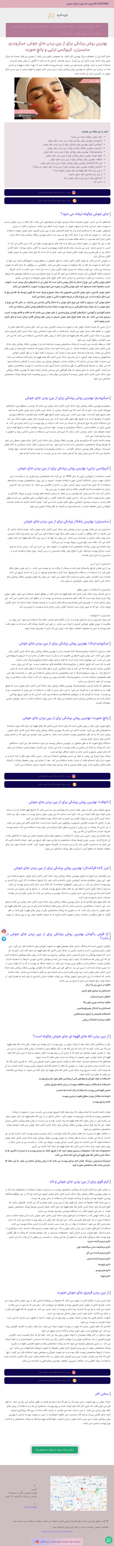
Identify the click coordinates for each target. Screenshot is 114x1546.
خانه (98, 26)
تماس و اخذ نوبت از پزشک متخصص (55, 1450)
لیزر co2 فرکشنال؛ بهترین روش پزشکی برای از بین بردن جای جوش (71, 163)
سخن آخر (97, 182)
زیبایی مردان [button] (81, 33)
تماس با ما (66, 33)
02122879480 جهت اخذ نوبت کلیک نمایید (87, 4)
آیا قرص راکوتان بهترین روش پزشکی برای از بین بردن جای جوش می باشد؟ (67, 167)
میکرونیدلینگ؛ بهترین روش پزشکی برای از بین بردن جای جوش (73, 152)
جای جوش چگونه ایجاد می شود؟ (86, 137)
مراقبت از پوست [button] (19, 26)
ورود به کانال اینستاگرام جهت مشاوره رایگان (54, 192)
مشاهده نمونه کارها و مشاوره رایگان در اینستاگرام (60, 1541)
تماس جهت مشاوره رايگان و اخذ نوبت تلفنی (54, 200)
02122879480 (30, 1507)
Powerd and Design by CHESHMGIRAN (57, 1531)
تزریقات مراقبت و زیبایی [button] (63, 26)
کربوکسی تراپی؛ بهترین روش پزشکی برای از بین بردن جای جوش (72, 144)
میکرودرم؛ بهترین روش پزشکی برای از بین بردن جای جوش (75, 140)
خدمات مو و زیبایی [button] (39, 26)
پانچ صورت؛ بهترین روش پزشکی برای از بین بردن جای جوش (74, 155)
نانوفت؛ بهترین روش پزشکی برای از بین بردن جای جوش (76, 159)
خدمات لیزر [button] (95, 33)
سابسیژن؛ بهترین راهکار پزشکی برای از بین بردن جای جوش (74, 148)
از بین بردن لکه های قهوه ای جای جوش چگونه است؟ (77, 170)
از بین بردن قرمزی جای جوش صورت (85, 174)
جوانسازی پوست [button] (86, 26)
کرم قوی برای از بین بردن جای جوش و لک (82, 178)
